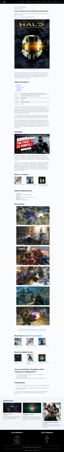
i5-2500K (58, 425)
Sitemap (35, 450)
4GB (43, 424)
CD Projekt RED (17, 437)
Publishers (49, 1)
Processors (22, 1)
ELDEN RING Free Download (43, 361)
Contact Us (54, 1)
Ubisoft (17, 442)
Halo (22, 97)
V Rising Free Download (18, 361)
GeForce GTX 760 (45, 425)
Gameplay (18, 86)
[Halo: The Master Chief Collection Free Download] (41, 180)
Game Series (38, 1)
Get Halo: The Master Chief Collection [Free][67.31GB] (28, 329)
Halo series (21, 74)
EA (17, 438)
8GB (45, 424)
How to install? (19, 89)
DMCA (26, 450)
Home (19, 1)
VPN (58, 1)
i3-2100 (56, 425)
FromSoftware (35, 416)
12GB (4, 416)
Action (22, 99)
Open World (47, 438)
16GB (25, 416)
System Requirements (20, 87)
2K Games (17, 436)
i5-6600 (11, 417)
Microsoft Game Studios (25, 101)
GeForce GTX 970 (51, 425)
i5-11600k (8, 417)
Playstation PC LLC (17, 439)
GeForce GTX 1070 (14, 416)
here (45, 385)
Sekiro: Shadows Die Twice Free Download (51, 422)
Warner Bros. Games (17, 443)
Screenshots (18, 88)
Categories (44, 1)
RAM (34, 1)
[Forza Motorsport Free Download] (17, 341)
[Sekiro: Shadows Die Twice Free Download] (52, 412)
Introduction (18, 84)
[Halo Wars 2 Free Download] (17, 180)
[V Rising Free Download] (17, 357)
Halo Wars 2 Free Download (19, 184)
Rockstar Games (17, 441)
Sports (47, 442)
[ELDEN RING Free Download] (41, 357)
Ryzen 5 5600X (13, 418)
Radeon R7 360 (15, 417)
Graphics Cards (28, 1)
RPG (47, 441)
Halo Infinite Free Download (31, 184)
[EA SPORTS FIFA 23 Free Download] (29, 357)
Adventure (9, 416)
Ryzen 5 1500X (8, 418)
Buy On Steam (42, 329)
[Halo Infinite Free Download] (29, 180)
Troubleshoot (18, 91)
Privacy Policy (30, 450)
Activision (49, 424)
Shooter (24, 97)
